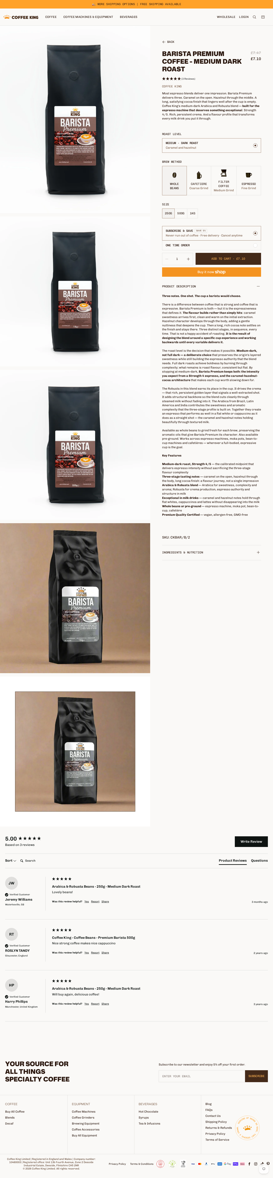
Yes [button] (86, 901)
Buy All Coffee (15, 1111)
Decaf (9, 1123)
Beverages (128, 17)
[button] (211, 79)
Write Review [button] (251, 842)
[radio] (211, 145)
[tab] (233, 861)
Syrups (144, 1117)
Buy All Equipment (84, 1135)
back (170, 42)
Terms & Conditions (142, 1163)
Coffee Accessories (86, 1129)
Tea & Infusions (149, 1123)
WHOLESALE (226, 17)
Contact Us (213, 1116)
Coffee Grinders (83, 1117)
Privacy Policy (215, 1134)
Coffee (51, 17)
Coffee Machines (84, 1111)
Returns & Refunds (218, 1128)
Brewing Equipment (85, 1123)
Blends (10, 1117)
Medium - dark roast (182, 143)
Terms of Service (217, 1140)
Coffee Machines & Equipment (88, 17)
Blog (208, 1104)
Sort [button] (9, 860)
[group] (27, 839)
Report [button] (95, 901)
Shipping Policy (216, 1122)
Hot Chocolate (148, 1111)
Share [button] (105, 901)
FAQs (209, 1110)
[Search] (254, 17)
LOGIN (244, 17)
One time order (178, 245)
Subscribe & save (179, 231)
